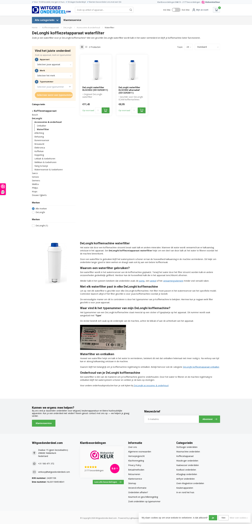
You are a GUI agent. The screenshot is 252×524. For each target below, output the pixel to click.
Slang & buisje (41, 165)
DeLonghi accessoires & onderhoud (151, 385)
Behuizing (39, 136)
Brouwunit (39, 144)
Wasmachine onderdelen (188, 451)
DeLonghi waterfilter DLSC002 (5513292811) (95, 88)
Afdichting (39, 133)
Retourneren (134, 474)
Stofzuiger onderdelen (186, 447)
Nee (223, 517)
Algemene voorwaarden (139, 451)
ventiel (153, 280)
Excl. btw (185, 9)
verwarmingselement (173, 280)
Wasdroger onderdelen (187, 460)
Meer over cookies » (239, 518)
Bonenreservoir (41, 140)
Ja (213, 517)
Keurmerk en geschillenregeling (143, 496)
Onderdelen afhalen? (138, 492)
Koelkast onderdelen (186, 469)
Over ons (132, 447)
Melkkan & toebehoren (45, 162)
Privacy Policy (134, 465)
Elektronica (39, 147)
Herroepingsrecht (136, 456)
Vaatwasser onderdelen (187, 465)
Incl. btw (166, 9)
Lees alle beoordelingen (105, 482)
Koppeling (39, 155)
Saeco (35, 173)
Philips (35, 187)
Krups (34, 191)
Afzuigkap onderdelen (186, 474)
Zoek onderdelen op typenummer (144, 501)
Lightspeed (134, 518)
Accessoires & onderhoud (88, 27)
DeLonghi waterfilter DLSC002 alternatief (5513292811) (129, 90)
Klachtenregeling (136, 460)
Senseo (35, 176)
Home (34, 27)
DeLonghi (67, 27)
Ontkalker (41, 125)
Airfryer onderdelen (185, 478)
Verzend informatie (137, 487)
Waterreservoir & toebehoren (48, 169)
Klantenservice (72, 20)
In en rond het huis (185, 492)
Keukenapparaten (184, 487)
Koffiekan (39, 151)
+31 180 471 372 (46, 463)
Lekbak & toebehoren (44, 158)
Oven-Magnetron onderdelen (190, 483)
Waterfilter (109, 27)
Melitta (35, 184)
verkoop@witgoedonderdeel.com (54, 471)
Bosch (35, 114)
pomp (142, 280)
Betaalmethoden (136, 469)
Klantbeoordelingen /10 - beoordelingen (188, 2)
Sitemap (132, 483)
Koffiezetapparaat (50, 27)
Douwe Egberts (39, 195)
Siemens (36, 180)
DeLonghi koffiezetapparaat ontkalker (201, 367)
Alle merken (41, 208)
